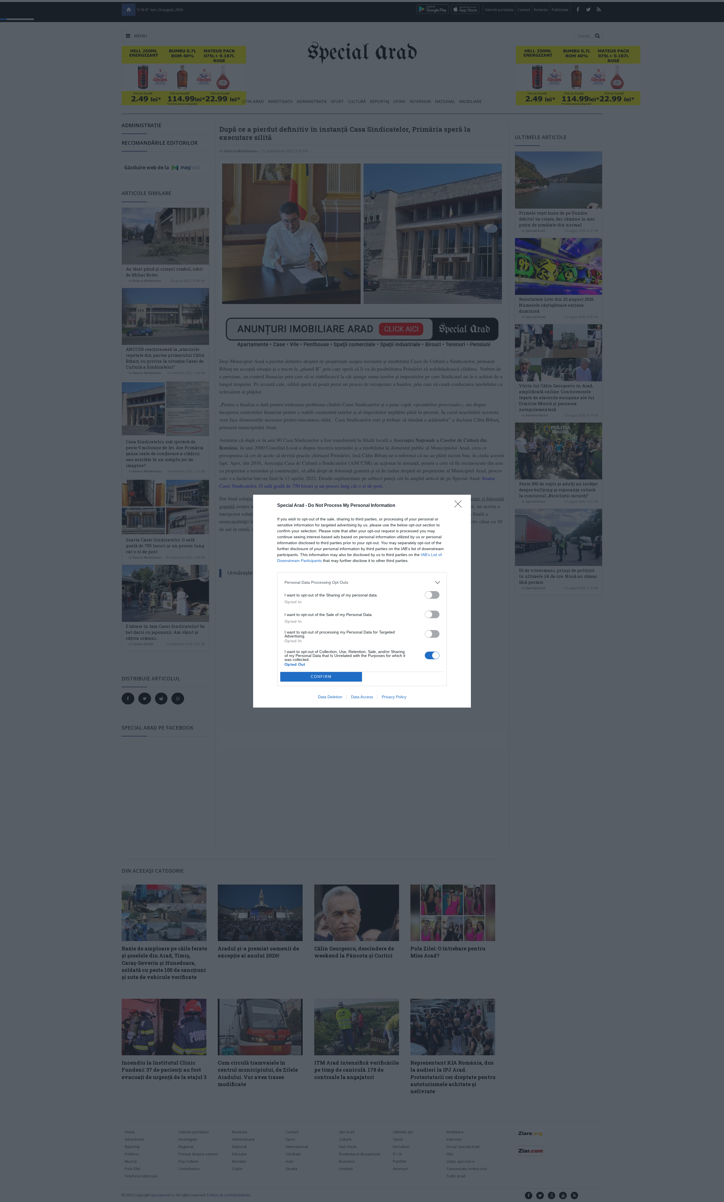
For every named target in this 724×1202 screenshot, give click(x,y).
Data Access (362, 697)
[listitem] (362, 582)
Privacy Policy (394, 697)
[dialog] (362, 601)
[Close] (459, 505)
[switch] (432, 595)
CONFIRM (321, 676)
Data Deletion (330, 697)
